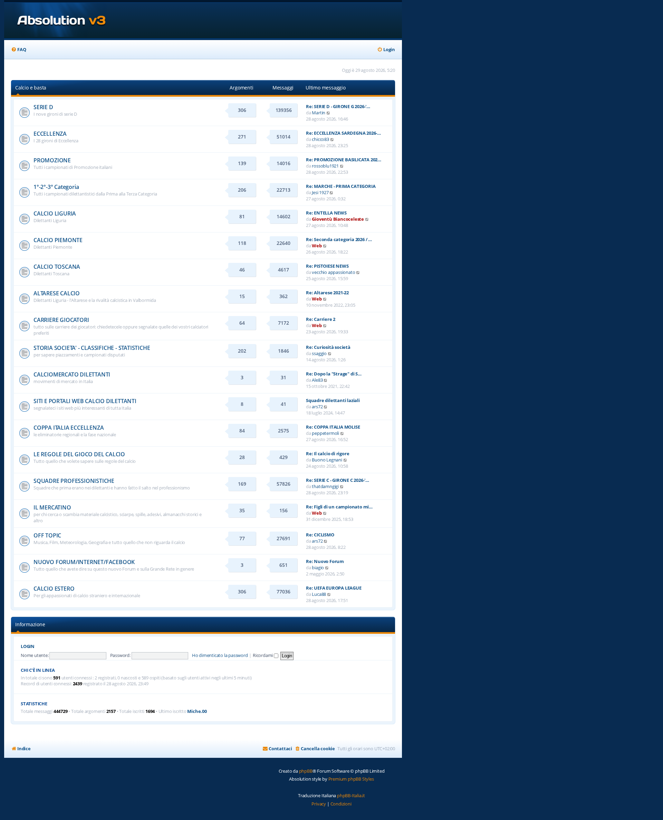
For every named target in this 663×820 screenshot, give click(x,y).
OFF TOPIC (47, 535)
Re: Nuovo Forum (325, 561)
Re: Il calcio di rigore (327, 453)
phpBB (306, 771)
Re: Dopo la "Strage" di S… (334, 374)
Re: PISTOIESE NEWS (327, 266)
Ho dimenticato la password (220, 655)
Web (316, 245)
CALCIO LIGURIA (54, 213)
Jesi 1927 (320, 192)
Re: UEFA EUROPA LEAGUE (334, 588)
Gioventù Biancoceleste (338, 219)
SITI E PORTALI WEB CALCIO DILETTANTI (84, 401)
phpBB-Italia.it (351, 795)
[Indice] (55, 20)
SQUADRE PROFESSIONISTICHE (73, 481)
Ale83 (317, 380)
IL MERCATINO (52, 507)
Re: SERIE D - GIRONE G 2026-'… (338, 106)
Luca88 (319, 594)
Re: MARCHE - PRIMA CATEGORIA (340, 186)
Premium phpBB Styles (351, 779)
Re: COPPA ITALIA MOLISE (333, 427)
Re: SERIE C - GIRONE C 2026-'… (337, 480)
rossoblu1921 (325, 166)
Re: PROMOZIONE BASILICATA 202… (343, 159)
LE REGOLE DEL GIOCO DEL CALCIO (79, 454)
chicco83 (320, 139)
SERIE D (43, 107)
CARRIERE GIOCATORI (61, 320)
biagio (318, 567)
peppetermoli (325, 433)
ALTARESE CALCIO (56, 293)
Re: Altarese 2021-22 (327, 292)
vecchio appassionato (333, 272)
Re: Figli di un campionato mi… (339, 507)
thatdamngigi (325, 486)
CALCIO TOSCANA (56, 266)
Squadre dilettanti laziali (333, 400)
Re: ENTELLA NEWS (326, 213)
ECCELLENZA (50, 133)
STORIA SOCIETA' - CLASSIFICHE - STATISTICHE (91, 348)
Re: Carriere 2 (320, 319)
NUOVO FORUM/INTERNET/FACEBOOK (84, 562)
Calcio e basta (30, 87)
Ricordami (263, 655)
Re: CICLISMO (320, 535)
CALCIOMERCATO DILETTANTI (71, 374)
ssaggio (319, 353)
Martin (318, 112)
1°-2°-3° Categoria (56, 187)
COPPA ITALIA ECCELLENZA (68, 427)
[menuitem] (18, 50)
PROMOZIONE (52, 160)
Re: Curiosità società (328, 347)
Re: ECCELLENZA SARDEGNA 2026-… (343, 133)
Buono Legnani (327, 460)
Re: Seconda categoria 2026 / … (339, 239)
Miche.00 (196, 711)
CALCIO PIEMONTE (58, 240)
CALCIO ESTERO (53, 588)
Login (28, 646)
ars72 (317, 406)
